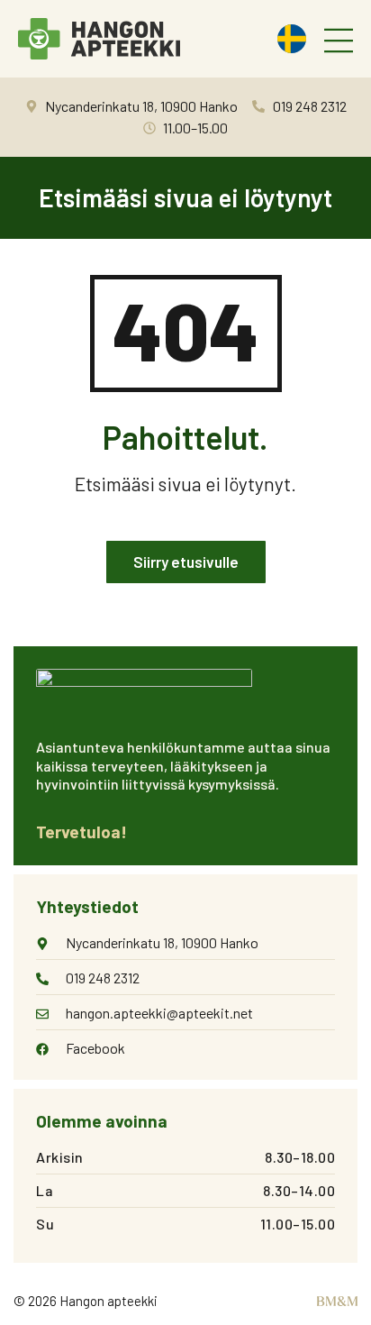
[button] (338, 42)
